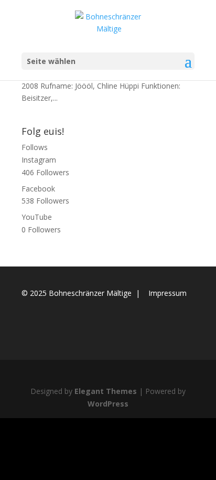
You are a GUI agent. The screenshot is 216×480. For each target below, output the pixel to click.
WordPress (108, 404)
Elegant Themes (105, 391)
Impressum (167, 293)
